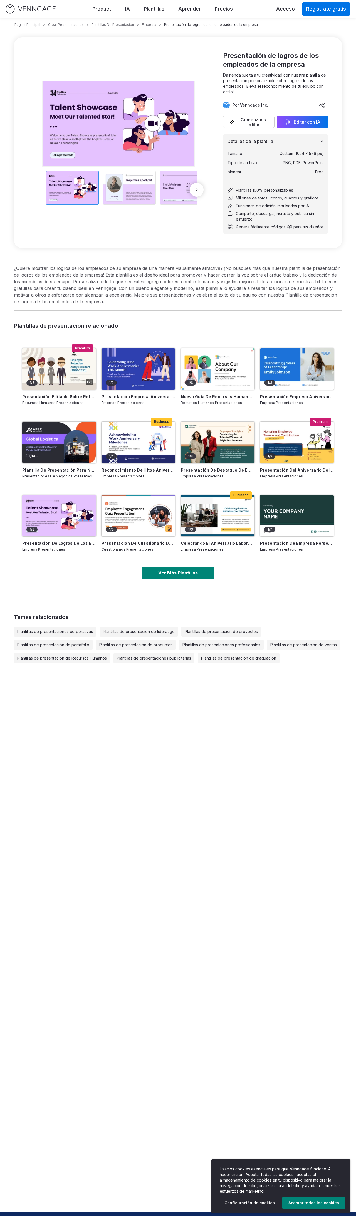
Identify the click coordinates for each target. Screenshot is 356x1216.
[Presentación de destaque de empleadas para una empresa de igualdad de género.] (217, 442)
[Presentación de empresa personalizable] (297, 516)
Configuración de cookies (249, 1202)
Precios (224, 9)
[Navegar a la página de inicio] (31, 9)
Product (101, 9)
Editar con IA (307, 122)
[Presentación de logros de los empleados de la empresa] (59, 516)
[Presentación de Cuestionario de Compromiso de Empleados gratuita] (138, 516)
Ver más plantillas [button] (178, 573)
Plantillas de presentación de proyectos (221, 631)
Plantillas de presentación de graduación (238, 658)
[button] (249, 122)
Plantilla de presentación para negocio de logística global (59, 470)
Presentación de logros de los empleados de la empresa (59, 543)
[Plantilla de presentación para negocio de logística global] (59, 442)
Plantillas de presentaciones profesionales (221, 644)
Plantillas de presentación (113, 25)
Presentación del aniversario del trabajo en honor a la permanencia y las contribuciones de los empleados (297, 470)
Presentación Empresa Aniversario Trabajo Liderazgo (297, 396)
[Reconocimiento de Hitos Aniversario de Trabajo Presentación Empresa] (138, 442)
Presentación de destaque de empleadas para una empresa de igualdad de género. (217, 470)
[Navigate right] (197, 190)
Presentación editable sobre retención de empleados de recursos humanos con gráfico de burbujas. (59, 396)
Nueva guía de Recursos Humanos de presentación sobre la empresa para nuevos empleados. (217, 396)
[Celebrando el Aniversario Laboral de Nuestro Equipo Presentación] (217, 516)
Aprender (189, 9)
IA (127, 9)
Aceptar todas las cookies (313, 1202)
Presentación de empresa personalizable (297, 543)
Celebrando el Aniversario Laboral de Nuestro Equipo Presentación (217, 543)
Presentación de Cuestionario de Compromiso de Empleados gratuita (138, 543)
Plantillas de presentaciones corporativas (55, 631)
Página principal (27, 25)
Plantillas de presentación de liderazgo (139, 631)
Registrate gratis (326, 9)
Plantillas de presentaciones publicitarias (154, 658)
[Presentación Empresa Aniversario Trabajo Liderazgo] (297, 369)
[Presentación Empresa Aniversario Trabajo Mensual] (138, 369)
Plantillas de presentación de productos (135, 644)
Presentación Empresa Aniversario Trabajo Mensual (138, 396)
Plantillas (154, 9)
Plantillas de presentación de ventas (303, 644)
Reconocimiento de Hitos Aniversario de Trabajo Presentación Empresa (138, 470)
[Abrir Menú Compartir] (322, 105)
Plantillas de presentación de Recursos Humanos (62, 658)
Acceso (285, 9)
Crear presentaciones (66, 25)
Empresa (149, 25)
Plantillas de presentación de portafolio (53, 644)
